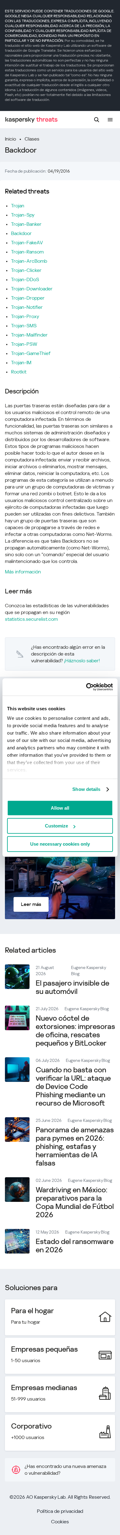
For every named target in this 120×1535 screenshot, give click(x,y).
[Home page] (31, 120)
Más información (23, 572)
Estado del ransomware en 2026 (75, 1245)
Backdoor (21, 233)
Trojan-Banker (26, 224)
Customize (56, 825)
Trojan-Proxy (25, 316)
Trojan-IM (21, 362)
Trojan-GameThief (30, 353)
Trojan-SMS (24, 326)
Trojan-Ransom (27, 252)
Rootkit (18, 372)
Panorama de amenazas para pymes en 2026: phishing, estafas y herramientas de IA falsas (75, 1146)
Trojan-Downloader (32, 289)
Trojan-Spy (22, 215)
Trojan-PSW (24, 344)
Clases (32, 139)
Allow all (60, 808)
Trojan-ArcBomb (29, 261)
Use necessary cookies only (60, 844)
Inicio (10, 139)
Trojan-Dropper (28, 298)
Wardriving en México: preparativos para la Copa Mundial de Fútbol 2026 (75, 1202)
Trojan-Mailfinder (29, 335)
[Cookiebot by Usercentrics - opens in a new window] (86, 687)
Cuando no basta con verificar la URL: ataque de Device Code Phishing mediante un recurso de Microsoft (73, 1086)
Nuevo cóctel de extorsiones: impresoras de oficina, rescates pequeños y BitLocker (75, 1030)
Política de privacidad (60, 1511)
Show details (86, 789)
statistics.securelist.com (31, 619)
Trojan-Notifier (27, 307)
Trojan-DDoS (25, 279)
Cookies (60, 1522)
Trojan (17, 206)
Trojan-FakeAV (27, 242)
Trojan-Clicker (26, 270)
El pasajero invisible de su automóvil (72, 987)
